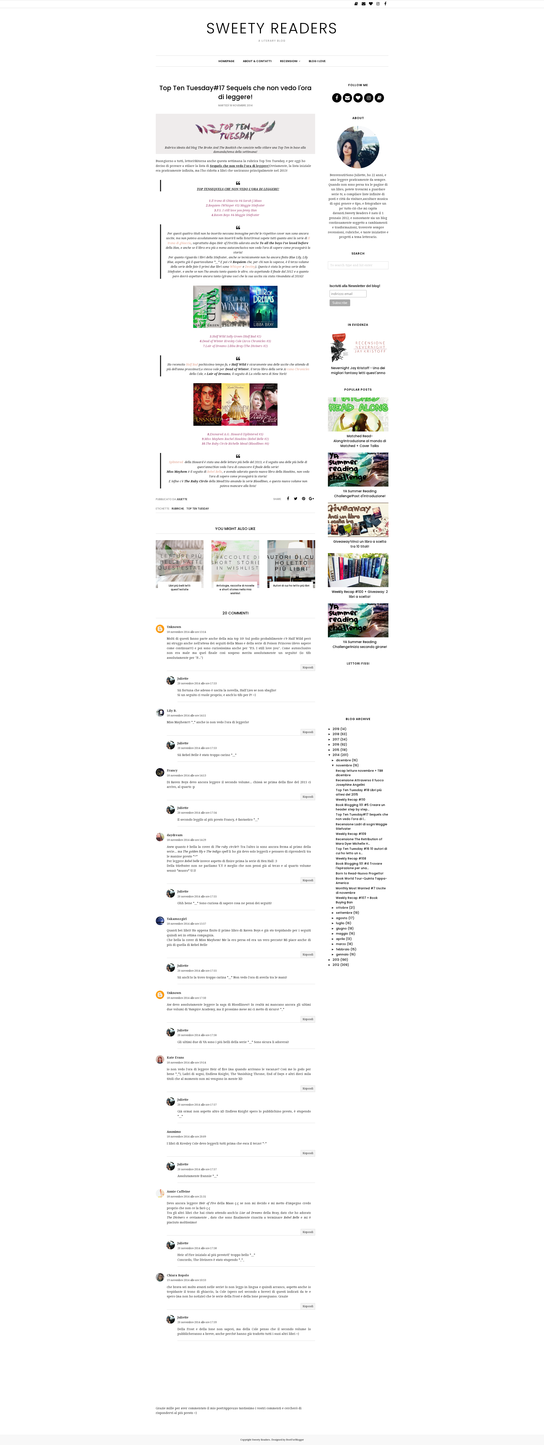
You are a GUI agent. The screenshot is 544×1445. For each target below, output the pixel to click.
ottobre (342, 907)
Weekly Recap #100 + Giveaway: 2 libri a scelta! (360, 594)
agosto (341, 918)
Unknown (174, 627)
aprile (340, 939)
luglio (340, 923)
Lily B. (172, 710)
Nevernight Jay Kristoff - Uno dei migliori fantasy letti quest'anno (358, 370)
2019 (336, 729)
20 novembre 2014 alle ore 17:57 (197, 1104)
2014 (336, 755)
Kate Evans (175, 1057)
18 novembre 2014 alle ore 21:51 (186, 1196)
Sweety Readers (272, 28)
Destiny (250, 266)
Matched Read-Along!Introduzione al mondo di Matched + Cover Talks (359, 441)
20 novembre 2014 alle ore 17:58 (197, 1248)
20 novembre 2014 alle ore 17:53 (197, 683)
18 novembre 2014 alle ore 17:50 (186, 998)
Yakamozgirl (177, 919)
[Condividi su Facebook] (288, 498)
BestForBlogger (295, 1439)
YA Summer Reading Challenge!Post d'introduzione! (359, 493)
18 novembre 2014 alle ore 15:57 (186, 923)
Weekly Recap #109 (351, 834)
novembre (344, 765)
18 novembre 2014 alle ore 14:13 (186, 775)
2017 (336, 739)
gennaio (342, 954)
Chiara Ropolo (178, 1275)
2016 (336, 744)
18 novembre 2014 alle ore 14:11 (186, 715)
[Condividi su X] (295, 498)
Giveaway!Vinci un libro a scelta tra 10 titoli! (359, 544)
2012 (336, 965)
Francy (172, 770)
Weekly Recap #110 (350, 799)
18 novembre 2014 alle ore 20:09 (186, 1136)
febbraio (343, 949)
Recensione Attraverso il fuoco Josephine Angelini (360, 782)
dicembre (343, 760)
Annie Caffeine (178, 1191)
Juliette (182, 678)
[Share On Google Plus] (311, 498)
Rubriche (178, 508)
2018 (336, 734)
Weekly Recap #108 (351, 858)
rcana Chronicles (297, 369)
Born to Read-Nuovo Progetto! (359, 873)
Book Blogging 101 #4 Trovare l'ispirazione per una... (359, 865)
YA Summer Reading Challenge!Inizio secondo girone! (360, 644)
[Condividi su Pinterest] (303, 498)
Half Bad (192, 364)
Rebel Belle (214, 471)
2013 (336, 960)
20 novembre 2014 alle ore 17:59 (197, 1322)
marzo (341, 944)
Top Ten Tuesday (197, 508)
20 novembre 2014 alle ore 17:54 (197, 812)
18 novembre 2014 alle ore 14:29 (186, 840)
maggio (342, 933)
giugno (341, 928)
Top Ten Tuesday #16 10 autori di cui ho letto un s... (361, 851)
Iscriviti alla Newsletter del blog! (355, 286)
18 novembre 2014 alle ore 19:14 (186, 1062)
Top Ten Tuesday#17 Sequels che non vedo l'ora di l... (362, 816)
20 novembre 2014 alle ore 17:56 (197, 1035)
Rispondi (308, 667)
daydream (175, 835)
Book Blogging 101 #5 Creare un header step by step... (360, 807)
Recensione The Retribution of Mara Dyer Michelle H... (359, 841)
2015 (336, 750)
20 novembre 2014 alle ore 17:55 (197, 896)
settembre (344, 913)
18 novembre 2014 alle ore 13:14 (186, 632)
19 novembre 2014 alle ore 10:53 (186, 1280)
